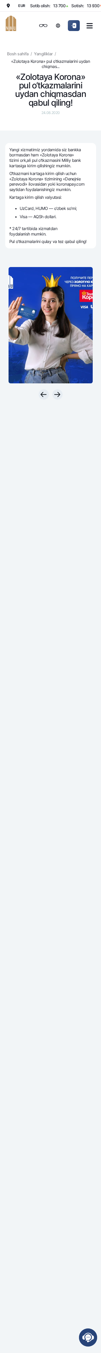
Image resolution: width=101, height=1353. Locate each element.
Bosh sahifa (17, 53)
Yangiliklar (43, 53)
